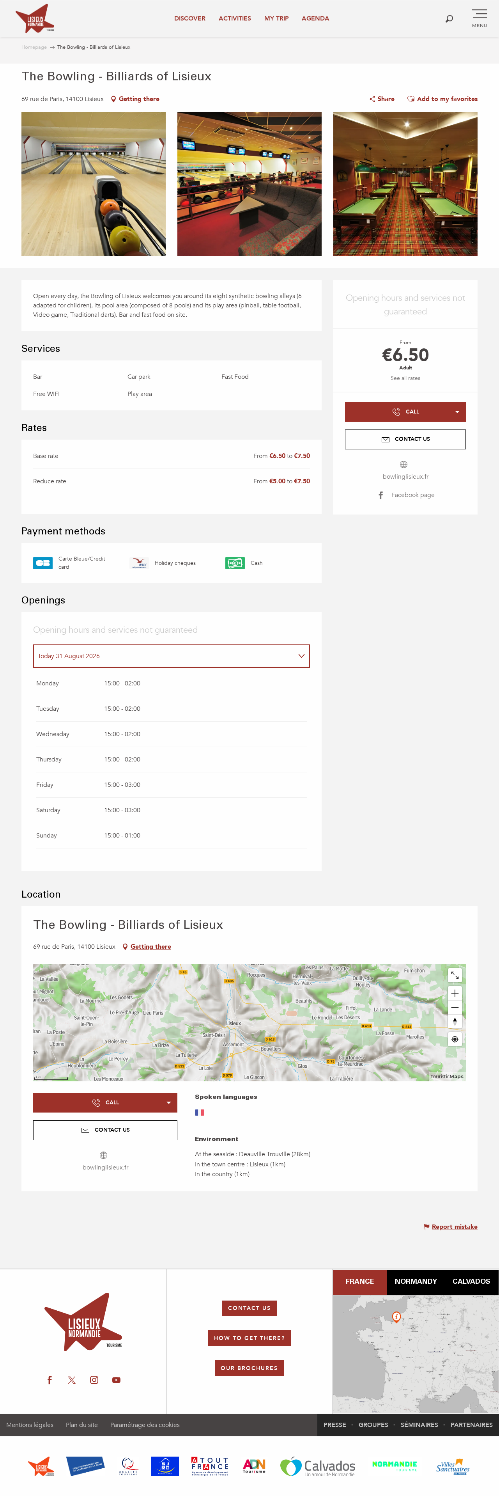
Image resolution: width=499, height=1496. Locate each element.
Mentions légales (29, 1425)
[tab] (164, 656)
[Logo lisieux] (83, 1322)
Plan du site (82, 1425)
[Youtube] (116, 1380)
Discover (189, 18)
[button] (449, 18)
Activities (235, 18)
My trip (276, 18)
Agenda (315, 18)
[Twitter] (72, 1380)
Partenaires (472, 1425)
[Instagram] (94, 1380)
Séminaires (419, 1425)
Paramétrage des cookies (145, 1425)
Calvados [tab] (471, 1282)
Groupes (373, 1425)
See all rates (405, 378)
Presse (335, 1425)
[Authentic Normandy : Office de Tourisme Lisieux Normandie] (35, 18)
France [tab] (360, 1282)
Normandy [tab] (416, 1282)
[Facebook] (50, 1380)
